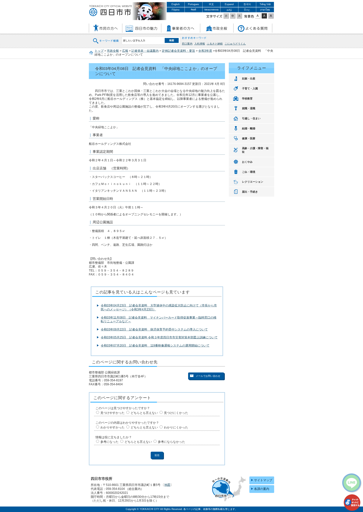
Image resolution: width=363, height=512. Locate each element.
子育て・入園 (250, 88)
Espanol (229, 4)
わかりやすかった (112, 427)
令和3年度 (205, 50)
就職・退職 (248, 108)
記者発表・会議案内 (145, 50)
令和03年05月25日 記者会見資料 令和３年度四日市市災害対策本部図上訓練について (159, 337)
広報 (125, 50)
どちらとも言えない (144, 412)
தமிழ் (229, 9)
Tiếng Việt (265, 4)
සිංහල (247, 9)
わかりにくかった (176, 427)
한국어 (247, 4)
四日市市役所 (110, 11)
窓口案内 (187, 43)
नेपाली (193, 9)
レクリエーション (252, 181)
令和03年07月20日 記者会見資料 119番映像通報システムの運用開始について (155, 345)
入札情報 (199, 43)
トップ (99, 50)
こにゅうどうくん (235, 43)
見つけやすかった (112, 412)
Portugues (193, 4)
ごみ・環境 (248, 171)
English (175, 4)
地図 (167, 484)
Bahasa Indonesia (211, 10)
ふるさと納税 (215, 43)
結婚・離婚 (248, 128)
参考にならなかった (171, 441)
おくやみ (247, 161)
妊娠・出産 (248, 78)
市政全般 (113, 50)
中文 (211, 4)
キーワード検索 (106, 38)
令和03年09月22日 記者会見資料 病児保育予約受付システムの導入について (154, 329)
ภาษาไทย (265, 9)
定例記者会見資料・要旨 (178, 50)
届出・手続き (250, 191)
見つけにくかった (176, 412)
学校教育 (247, 98)
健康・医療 (248, 138)
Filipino (175, 9)
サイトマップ (263, 480)
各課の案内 (261, 488)
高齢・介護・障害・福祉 (255, 150)
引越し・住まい (251, 118)
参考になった (109, 441)
